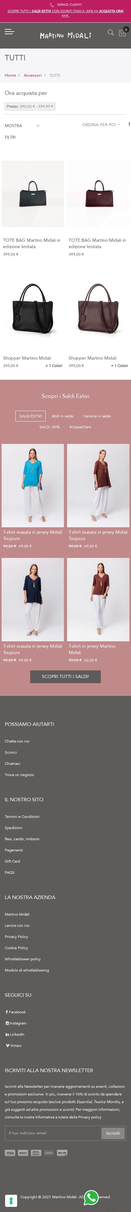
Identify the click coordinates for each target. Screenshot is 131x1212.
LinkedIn (17, 1034)
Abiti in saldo (62, 416)
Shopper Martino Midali (27, 358)
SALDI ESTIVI (30, 416)
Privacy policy (89, 1117)
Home (10, 75)
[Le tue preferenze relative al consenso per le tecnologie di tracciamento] (11, 1201)
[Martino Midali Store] (65, 35)
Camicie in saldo (97, 416)
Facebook (17, 1012)
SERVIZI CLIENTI (69, 5)
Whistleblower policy (23, 959)
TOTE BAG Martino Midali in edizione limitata (31, 243)
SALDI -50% (49, 427)
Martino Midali (17, 914)
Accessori (33, 75)
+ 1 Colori (53, 365)
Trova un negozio (19, 774)
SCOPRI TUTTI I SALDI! (65, 677)
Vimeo (15, 1045)
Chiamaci (12, 763)
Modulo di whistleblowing (27, 970)
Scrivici (11, 752)
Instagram (18, 1023)
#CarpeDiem (80, 427)
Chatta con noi (17, 741)
